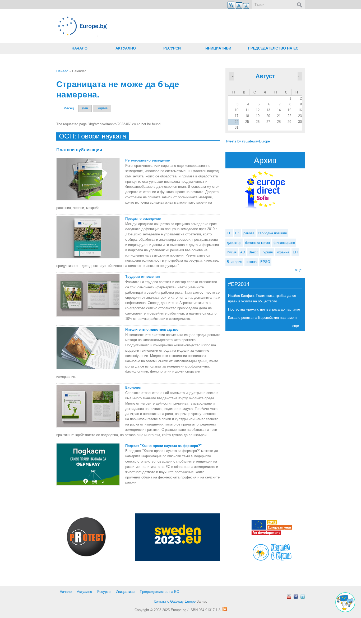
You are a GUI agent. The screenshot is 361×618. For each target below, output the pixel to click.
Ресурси (172, 48)
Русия (232, 252)
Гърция (267, 252)
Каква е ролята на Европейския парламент (262, 318)
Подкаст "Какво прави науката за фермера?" (163, 446)
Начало (79, 48)
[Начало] (138, 26)
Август (265, 76)
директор (234, 243)
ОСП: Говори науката (92, 136)
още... (300, 270)
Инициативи (218, 48)
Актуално (125, 48)
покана (251, 262)
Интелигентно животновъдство (151, 330)
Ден (85, 108)
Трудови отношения (142, 277)
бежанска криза (257, 243)
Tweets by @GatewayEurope (247, 141)
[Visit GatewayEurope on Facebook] (296, 596)
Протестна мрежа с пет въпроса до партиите (264, 309)
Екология (133, 387)
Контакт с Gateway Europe (175, 601)
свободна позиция (272, 233)
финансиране (284, 243)
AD (242, 252)
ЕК (237, 233)
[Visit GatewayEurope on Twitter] (302, 596)
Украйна (282, 252)
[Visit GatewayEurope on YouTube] (289, 596)
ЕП (295, 252)
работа (248, 233)
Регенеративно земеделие (147, 160)
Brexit (253, 252)
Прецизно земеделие (143, 219)
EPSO (265, 262)
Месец (70, 108)
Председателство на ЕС (273, 48)
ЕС (229, 233)
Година (102, 108)
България (234, 262)
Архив (265, 160)
